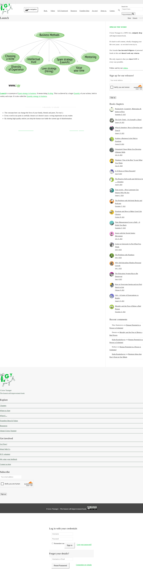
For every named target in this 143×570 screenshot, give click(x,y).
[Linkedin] (10, 3)
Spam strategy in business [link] (27, 93)
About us (104, 11)
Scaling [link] (50, 93)
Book (46, 11)
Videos (53, 11)
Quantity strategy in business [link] (37, 96)
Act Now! (3, 444)
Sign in (69, 545)
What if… (3, 416)
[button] (119, 10)
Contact (112, 11)
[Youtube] (14, 3)
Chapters (3, 406)
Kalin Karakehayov (119, 340)
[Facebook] (6, 3)
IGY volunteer (5, 454)
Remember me (59, 543)
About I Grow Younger (8, 431)
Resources (74, 11)
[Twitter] (2, 3)
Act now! (95, 11)
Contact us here (5, 464)
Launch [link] (3, 93)
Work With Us (5, 449)
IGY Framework (63, 11)
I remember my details (84, 565)
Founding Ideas (84, 11)
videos (125, 68)
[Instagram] (17, 3)
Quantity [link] (77, 93)
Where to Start (5, 411)
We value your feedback (8, 459)
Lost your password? (84, 545)
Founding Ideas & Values (9, 421)
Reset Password (60, 566)
